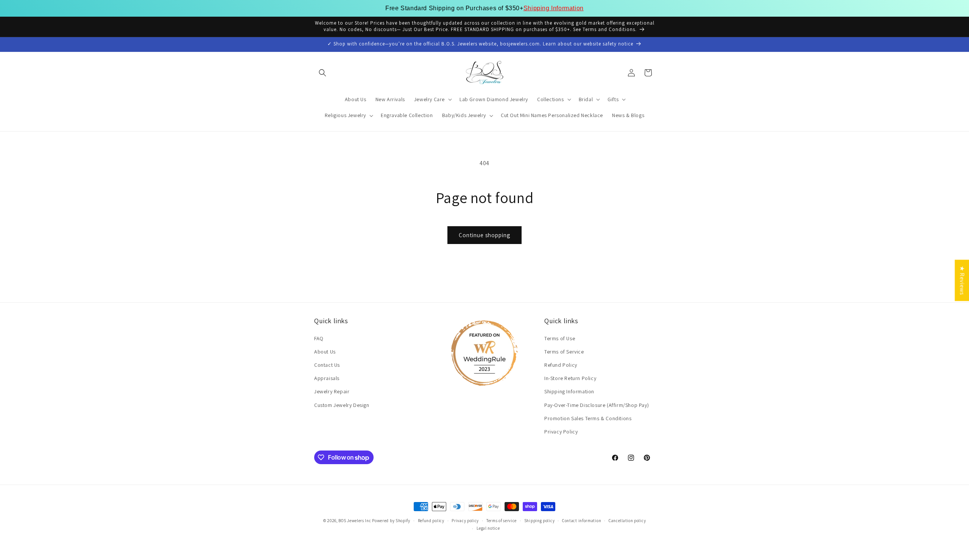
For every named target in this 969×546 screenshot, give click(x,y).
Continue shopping (484, 235)
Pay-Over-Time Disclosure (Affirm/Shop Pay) (596, 405)
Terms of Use (559, 338)
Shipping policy (539, 520)
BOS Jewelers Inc (354, 520)
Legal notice (488, 528)
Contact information (581, 520)
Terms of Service (564, 351)
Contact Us (327, 364)
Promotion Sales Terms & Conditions (587, 418)
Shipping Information (553, 8)
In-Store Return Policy (570, 378)
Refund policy (431, 520)
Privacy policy (465, 520)
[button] (322, 72)
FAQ (319, 338)
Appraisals (327, 378)
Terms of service (501, 520)
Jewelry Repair (331, 391)
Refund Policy (560, 364)
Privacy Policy (561, 431)
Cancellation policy (627, 520)
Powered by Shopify (391, 520)
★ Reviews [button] (962, 280)
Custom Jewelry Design (341, 405)
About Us (325, 351)
